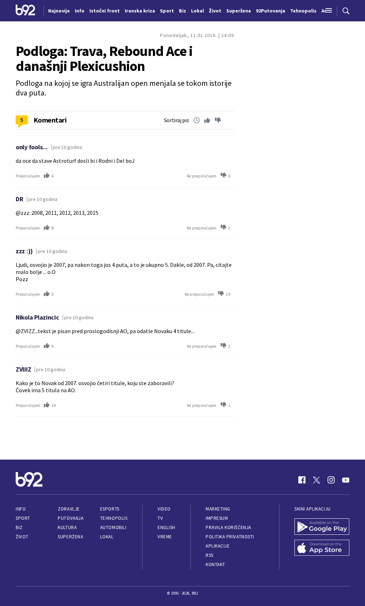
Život (22, 537)
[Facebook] (301, 479)
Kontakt (215, 564)
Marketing (218, 509)
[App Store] (321, 549)
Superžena (70, 537)
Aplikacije (218, 546)
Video (164, 509)
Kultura (67, 527)
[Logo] (25, 11)
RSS (210, 555)
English (166, 527)
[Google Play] (321, 527)
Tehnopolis (113, 518)
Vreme (165, 537)
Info (21, 509)
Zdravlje (68, 509)
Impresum (217, 518)
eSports (109, 509)
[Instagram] (331, 479)
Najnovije (59, 10)
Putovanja (70, 518)
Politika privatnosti (230, 537)
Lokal (107, 537)
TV (160, 518)
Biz (19, 527)
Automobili (113, 527)
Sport (23, 518)
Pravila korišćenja (228, 527)
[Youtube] (345, 479)
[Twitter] (316, 479)
